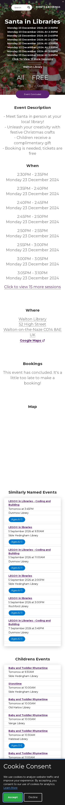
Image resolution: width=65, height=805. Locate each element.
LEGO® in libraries (20, 527)
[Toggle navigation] (5, 7)
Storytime (15, 683)
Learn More (10, 787)
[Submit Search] (29, 7)
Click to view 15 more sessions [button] (32, 59)
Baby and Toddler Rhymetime (28, 668)
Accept (13, 797)
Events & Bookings (48, 7)
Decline (33, 797)
